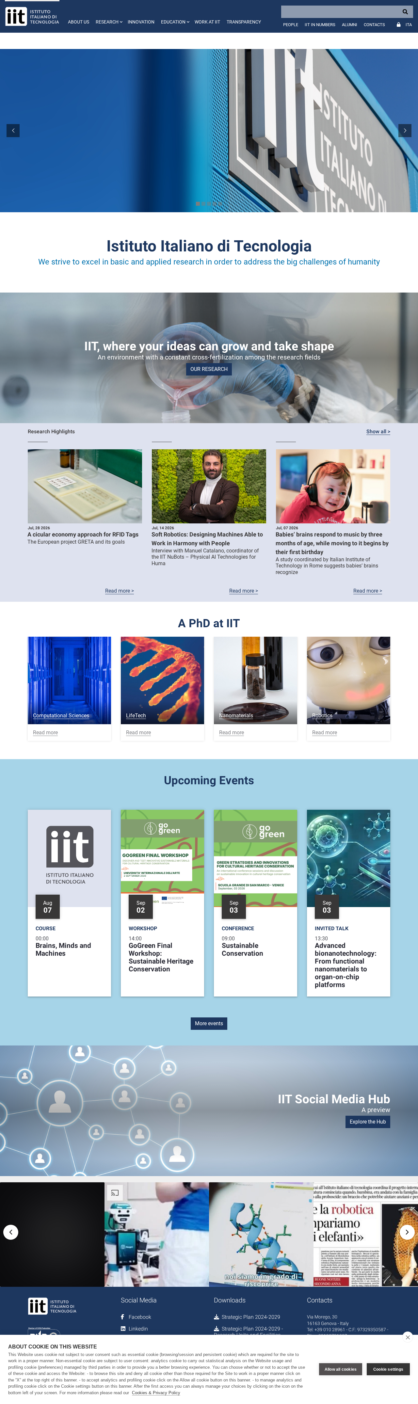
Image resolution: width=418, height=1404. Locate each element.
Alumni (349, 24)
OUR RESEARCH (209, 369)
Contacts (374, 24)
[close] (407, 1337)
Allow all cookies (341, 1369)
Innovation (141, 21)
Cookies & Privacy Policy (156, 1392)
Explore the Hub (368, 1122)
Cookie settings (388, 1369)
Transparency (244, 21)
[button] (108, 16)
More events (209, 1023)
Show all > (378, 431)
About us (78, 21)
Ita (409, 24)
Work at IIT (207, 21)
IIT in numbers (320, 24)
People (290, 24)
